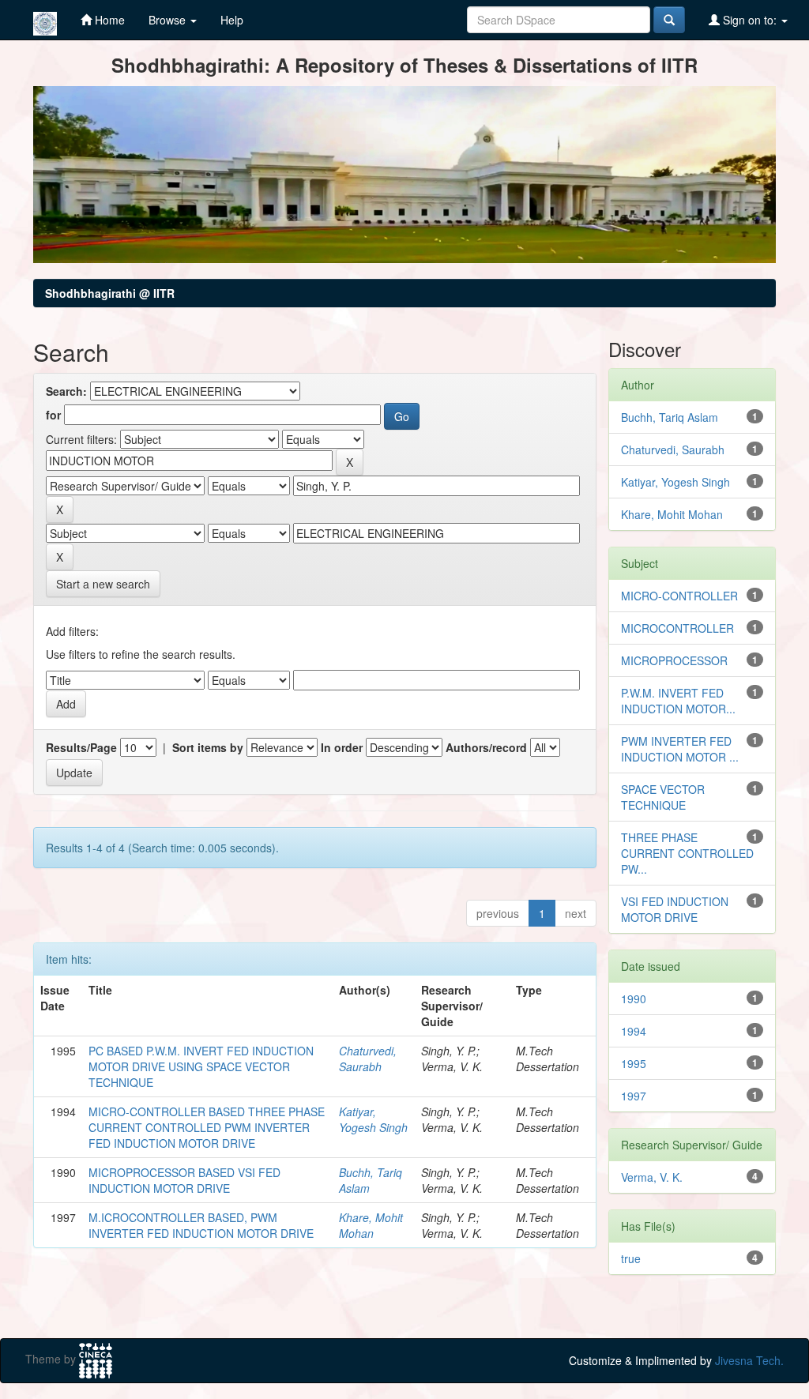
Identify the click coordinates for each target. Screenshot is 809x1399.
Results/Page (81, 747)
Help (231, 20)
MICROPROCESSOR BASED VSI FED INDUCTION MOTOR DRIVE (184, 1180)
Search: (66, 391)
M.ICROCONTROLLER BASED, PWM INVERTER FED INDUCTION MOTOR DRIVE (201, 1225)
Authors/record (486, 747)
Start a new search (103, 584)
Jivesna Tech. (749, 1360)
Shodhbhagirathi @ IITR (110, 293)
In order (342, 747)
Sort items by (207, 747)
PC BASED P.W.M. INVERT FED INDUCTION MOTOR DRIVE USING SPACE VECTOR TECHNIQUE (201, 1066)
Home (108, 20)
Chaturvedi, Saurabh (368, 1058)
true (631, 1258)
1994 (633, 1031)
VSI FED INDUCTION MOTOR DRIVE (674, 909)
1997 (633, 1096)
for (53, 415)
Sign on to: (750, 20)
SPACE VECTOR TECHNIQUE (663, 797)
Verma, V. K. (652, 1177)
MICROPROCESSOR (674, 660)
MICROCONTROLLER (677, 628)
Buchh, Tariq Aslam (669, 417)
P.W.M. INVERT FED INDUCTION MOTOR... (678, 700)
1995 (633, 1063)
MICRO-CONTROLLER (679, 596)
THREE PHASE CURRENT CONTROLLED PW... (687, 853)
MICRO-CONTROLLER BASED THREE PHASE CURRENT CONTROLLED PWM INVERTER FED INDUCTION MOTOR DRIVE (206, 1127)
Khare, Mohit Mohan (371, 1225)
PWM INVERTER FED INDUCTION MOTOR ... (680, 749)
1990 (633, 998)
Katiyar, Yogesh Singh (373, 1119)
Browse (169, 20)
